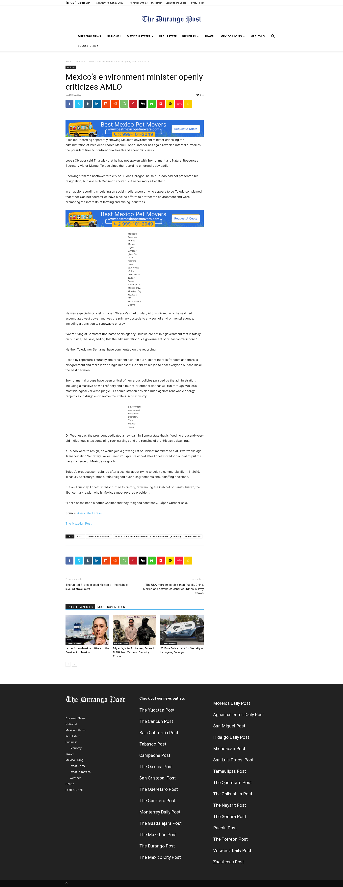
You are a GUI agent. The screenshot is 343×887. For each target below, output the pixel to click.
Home (69, 61)
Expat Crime (78, 766)
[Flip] (161, 104)
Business (189, 36)
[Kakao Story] (170, 104)
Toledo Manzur (193, 536)
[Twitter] (264, 36)
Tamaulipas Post (229, 771)
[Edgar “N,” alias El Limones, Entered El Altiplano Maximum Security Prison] (134, 630)
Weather (75, 778)
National (114, 36)
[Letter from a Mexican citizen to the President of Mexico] (87, 630)
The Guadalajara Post (160, 823)
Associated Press (89, 513)
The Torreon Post (230, 839)
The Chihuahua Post (232, 793)
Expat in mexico (80, 772)
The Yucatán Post (156, 710)
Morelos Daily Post (231, 703)
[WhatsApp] (124, 104)
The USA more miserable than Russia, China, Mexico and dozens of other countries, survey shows (173, 589)
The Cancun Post (156, 721)
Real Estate (168, 36)
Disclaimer (156, 2)
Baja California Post (158, 732)
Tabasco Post (152, 744)
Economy (76, 748)
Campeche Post (154, 755)
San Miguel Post (229, 725)
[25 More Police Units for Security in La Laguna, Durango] (182, 630)
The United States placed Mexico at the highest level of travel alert (97, 587)
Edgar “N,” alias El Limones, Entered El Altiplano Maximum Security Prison (133, 652)
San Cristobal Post (157, 778)
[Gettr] (179, 104)
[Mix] (106, 104)
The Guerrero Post (157, 800)
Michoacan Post (229, 748)
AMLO (80, 536)
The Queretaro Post (232, 782)
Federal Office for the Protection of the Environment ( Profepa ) (148, 536)
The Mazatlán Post (158, 834)
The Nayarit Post (229, 805)
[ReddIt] (115, 104)
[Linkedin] (97, 104)
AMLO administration (99, 536)
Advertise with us (138, 2)
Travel (210, 36)
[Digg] (142, 104)
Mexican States (138, 36)
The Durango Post (157, 845)
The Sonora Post (229, 816)
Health (256, 36)
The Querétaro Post (158, 789)
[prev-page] (68, 664)
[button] (272, 37)
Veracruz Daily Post (232, 850)
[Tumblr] (88, 104)
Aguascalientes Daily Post (238, 714)
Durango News (89, 36)
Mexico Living (231, 36)
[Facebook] (69, 104)
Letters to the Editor (176, 2)
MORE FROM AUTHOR (111, 607)
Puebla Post (225, 827)
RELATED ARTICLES (80, 607)
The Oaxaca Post (156, 766)
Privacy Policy (197, 2)
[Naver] (152, 104)
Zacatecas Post (228, 861)
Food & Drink (88, 46)
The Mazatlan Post (79, 523)
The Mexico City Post (160, 857)
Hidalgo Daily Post (231, 737)
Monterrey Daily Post (159, 812)
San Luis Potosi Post (233, 759)
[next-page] (74, 664)
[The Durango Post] (171, 19)
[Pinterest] (133, 104)
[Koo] (188, 104)
